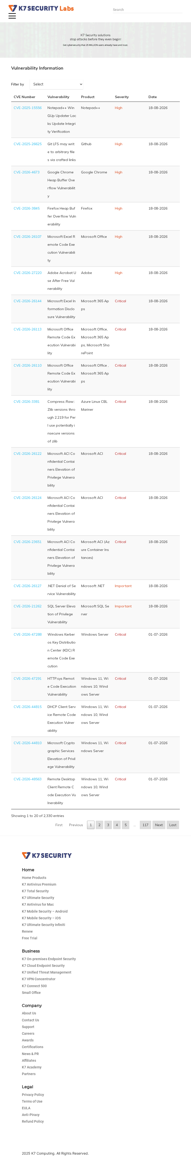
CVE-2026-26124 (28, 497)
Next (159, 825)
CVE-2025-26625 (28, 144)
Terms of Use (32, 1101)
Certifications (32, 1047)
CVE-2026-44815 (28, 707)
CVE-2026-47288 (28, 634)
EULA (26, 1108)
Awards (28, 1040)
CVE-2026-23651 (28, 542)
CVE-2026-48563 (28, 779)
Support (28, 1027)
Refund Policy (33, 1121)
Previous (76, 825)
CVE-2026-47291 (28, 678)
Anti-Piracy (31, 1115)
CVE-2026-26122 (28, 453)
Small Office (31, 993)
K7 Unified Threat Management (46, 972)
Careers (28, 1033)
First (58, 825)
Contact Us (30, 1020)
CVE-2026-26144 (28, 301)
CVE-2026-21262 (28, 606)
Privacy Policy (33, 1095)
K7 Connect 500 (34, 986)
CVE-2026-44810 (28, 743)
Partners (29, 1074)
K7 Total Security (35, 891)
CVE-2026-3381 (27, 401)
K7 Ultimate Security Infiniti (43, 925)
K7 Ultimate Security (38, 898)
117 (145, 825)
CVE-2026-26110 (28, 365)
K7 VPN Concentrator (38, 979)
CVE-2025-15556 (28, 108)
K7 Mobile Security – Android (45, 911)
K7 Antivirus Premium (39, 884)
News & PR (30, 1054)
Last (172, 825)
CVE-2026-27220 (28, 273)
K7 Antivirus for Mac (38, 904)
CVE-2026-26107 (28, 236)
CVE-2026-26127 (28, 586)
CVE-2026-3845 (27, 208)
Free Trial (29, 938)
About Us (29, 1013)
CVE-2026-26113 (28, 329)
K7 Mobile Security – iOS (41, 918)
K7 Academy (32, 1067)
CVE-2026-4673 (27, 172)
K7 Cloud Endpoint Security (43, 966)
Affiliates (29, 1060)
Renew (27, 931)
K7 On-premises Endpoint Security (49, 959)
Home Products (34, 878)
